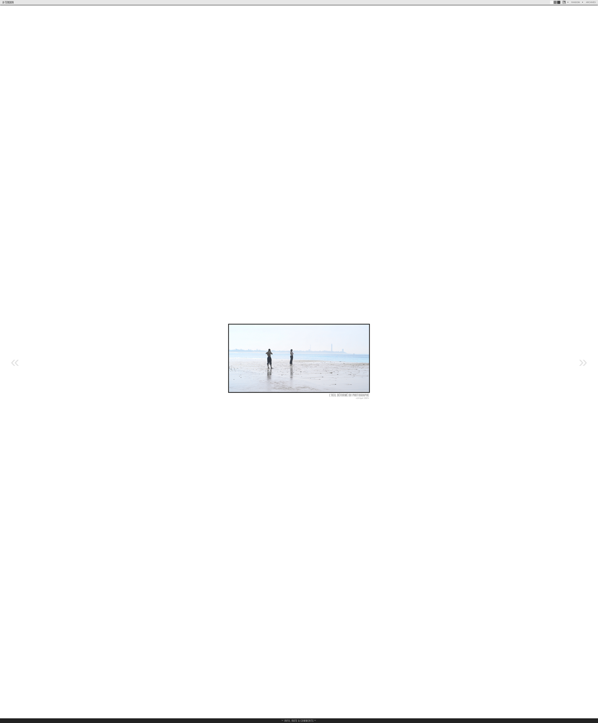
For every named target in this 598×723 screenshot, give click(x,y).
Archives (591, 2)
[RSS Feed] (564, 2)
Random (575, 2)
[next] (583, 361)
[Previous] (15, 361)
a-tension (8, 2)
